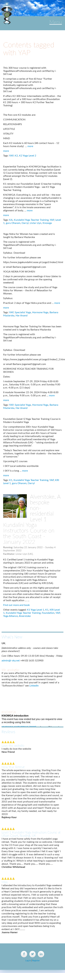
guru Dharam (13, 223)
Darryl (25, 223)
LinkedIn (34, 671)
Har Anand (21, 315)
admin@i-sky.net (11, 646)
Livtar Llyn (35, 223)
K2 (16, 155)
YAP (11, 155)
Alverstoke (25, 616)
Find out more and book (16, 605)
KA (11, 220)
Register (36, 961)
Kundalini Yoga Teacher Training (31, 220)
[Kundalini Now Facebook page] (24, 954)
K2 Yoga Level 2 (27, 155)
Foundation (48, 613)
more (30, 146)
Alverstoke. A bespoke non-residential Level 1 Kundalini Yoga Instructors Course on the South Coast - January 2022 (31, 519)
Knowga (47, 223)
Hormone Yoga (40, 312)
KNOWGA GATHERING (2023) (19, 713)
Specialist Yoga (23, 312)
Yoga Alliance (10, 616)
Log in (28, 961)
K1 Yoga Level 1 (35, 610)
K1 (10, 480)
